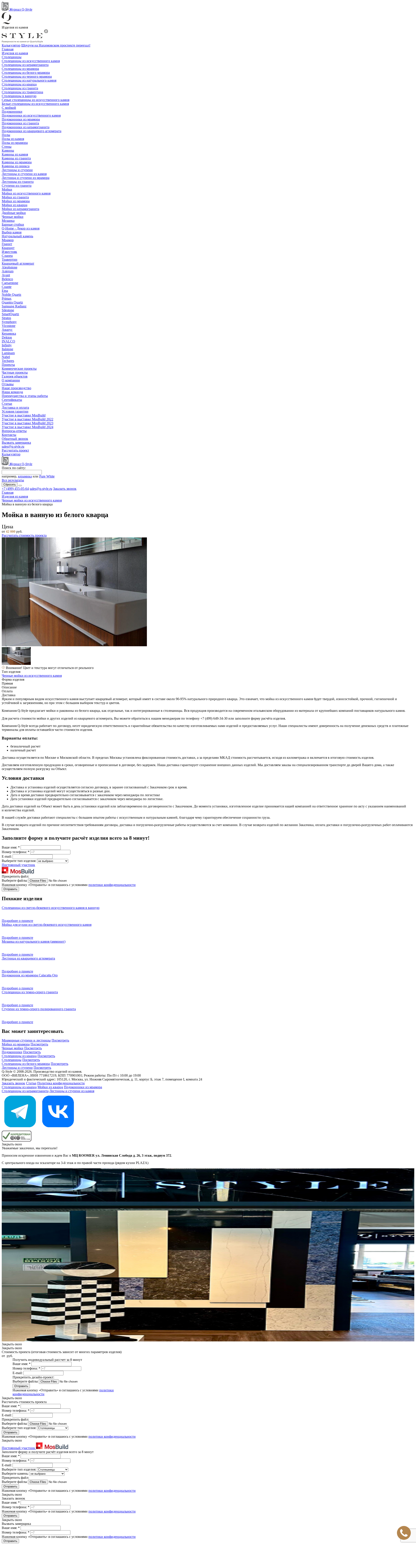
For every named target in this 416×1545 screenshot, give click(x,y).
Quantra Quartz (12, 302)
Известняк (9, 252)
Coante (6, 287)
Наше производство (16, 388)
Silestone (8, 310)
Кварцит (8, 248)
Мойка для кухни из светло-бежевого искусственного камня (46, 924)
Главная (7, 49)
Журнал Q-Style (20, 9)
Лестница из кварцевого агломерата (28, 958)
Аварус (7, 329)
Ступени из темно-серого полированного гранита (39, 1009)
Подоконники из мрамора (21, 119)
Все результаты (13, 480)
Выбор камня (11, 232)
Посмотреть (60, 1040)
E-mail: (7, 856)
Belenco (7, 279)
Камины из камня (15, 154)
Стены (6, 146)
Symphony (9, 322)
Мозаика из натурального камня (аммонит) (33, 941)
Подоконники (12, 111)
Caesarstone (10, 283)
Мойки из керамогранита (20, 209)
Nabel (6, 357)
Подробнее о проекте (17, 921)
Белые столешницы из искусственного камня (35, 104)
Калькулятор (11, 45)
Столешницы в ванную (19, 96)
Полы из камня (13, 139)
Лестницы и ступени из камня (24, 174)
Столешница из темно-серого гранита (30, 992)
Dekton (7, 337)
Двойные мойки (14, 213)
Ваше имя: (11, 847)
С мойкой (9, 107)
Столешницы (11, 57)
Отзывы (8, 384)
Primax (6, 298)
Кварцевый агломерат (18, 263)
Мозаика (8, 220)
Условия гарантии (15, 411)
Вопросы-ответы (14, 431)
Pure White (47, 476)
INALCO (8, 341)
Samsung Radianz (14, 306)
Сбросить (9, 484)
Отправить (10, 889)
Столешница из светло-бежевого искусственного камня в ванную (50, 908)
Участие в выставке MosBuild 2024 (27, 427)
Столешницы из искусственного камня (31, 61)
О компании (11, 380)
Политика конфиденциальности (61, 1083)
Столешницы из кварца (19, 84)
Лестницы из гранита (18, 181)
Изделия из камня (15, 53)
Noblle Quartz (11, 294)
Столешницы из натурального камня (29, 80)
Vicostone (8, 326)
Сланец (7, 255)
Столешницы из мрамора (20, 69)
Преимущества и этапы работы (25, 396)
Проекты (8, 365)
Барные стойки (13, 224)
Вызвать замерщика (16, 442)
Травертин (9, 259)
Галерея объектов (15, 376)
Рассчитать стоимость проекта (24, 535)
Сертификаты (12, 400)
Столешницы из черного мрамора (27, 76)
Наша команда (12, 392)
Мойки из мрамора (16, 201)
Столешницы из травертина (22, 92)
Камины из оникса (15, 166)
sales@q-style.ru (13, 446)
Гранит (7, 244)
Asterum (7, 271)
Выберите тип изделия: (19, 861)
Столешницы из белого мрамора (26, 72)
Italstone (7, 349)
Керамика (9, 333)
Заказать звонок (64, 488)
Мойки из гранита (15, 197)
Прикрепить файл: (15, 876)
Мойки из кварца (14, 205)
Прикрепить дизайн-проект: (33, 1377)
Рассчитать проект (15, 450)
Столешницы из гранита (20, 88)
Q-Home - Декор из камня (20, 228)
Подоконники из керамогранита (25, 127)
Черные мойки (12, 217)
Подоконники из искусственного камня (31, 115)
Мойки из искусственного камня (26, 193)
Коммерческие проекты (19, 368)
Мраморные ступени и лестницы (26, 1040)
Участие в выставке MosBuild (24, 415)
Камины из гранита (16, 158)
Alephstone (9, 267)
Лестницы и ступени (17, 170)
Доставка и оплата (15, 407)
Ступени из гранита (16, 185)
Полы (6, 135)
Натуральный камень (17, 236)
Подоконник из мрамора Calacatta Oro (30, 975)
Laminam (8, 353)
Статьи (7, 403)
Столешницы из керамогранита (25, 65)
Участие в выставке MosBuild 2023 (27, 423)
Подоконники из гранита (20, 123)
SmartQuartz (10, 314)
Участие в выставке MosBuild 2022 (27, 419)
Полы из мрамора (15, 143)
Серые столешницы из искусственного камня (35, 100)
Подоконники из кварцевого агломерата (31, 131)
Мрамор (8, 240)
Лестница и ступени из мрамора (25, 178)
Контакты (9, 435)
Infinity (7, 345)
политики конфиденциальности (112, 885)
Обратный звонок (15, 439)
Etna (5, 291)
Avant (6, 275)
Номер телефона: (15, 852)
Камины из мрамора (17, 162)
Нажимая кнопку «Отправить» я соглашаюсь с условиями (69, 885)
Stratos (6, 318)
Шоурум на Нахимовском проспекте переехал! (55, 45)
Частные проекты (15, 372)
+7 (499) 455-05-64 (15, 488)
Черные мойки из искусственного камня (32, 675)
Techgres (8, 361)
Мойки (7, 189)
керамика (25, 476)
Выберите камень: (15, 1473)
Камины (8, 150)
